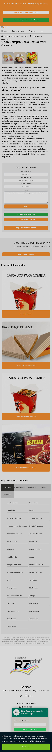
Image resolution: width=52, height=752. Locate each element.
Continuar (26, 747)
